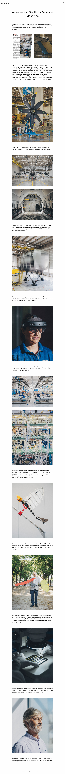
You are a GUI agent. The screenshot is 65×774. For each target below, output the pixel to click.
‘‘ (39, 545)
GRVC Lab (14, 474)
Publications (58, 3)
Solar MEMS (22, 615)
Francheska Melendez (43, 24)
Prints (52, 3)
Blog (40, 3)
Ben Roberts (5, 3)
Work (36, 3)
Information (46, 3)
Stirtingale (42, 771)
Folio (32, 3)
